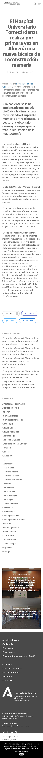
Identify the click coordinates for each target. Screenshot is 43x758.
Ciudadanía (7, 644)
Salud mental (8, 535)
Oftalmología (8, 511)
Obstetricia (7, 507)
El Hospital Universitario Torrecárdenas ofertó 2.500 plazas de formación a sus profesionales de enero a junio (20, 374)
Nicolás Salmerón (10, 503)
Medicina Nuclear (10, 475)
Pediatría (6, 523)
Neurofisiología (9, 495)
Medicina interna (10, 471)
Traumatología (9, 543)
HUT (4, 459)
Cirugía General (9, 427)
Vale (21, 754)
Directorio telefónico (12, 668)
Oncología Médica (10, 515)
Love (13, 313)
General (6, 86)
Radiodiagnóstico (10, 527)
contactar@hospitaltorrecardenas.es (17, 726)
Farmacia (6, 447)
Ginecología (7, 455)
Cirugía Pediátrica (10, 431)
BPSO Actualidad (10, 415)
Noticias (29, 83)
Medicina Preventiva (12, 479)
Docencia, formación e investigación (19, 656)
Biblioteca (7, 676)
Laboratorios (8, 463)
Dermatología (8, 435)
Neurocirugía (8, 491)
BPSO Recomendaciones (14, 419)
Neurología (7, 499)
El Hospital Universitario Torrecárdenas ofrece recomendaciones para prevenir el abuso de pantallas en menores (20, 341)
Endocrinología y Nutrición (14, 443)
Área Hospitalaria (10, 640)
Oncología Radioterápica (13, 519)
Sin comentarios (28, 72)
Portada (20, 83)
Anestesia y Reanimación (14, 403)
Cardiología (7, 423)
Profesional (7, 648)
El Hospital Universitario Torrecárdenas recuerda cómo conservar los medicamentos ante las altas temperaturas (20, 363)
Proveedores (8, 652)
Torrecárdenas (9, 539)
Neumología (8, 487)
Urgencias (7, 547)
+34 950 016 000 (10, 723)
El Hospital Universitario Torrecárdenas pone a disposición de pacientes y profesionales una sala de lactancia (20, 351)
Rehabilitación (9, 531)
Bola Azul (6, 411)
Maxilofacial (8, 467)
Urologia (6, 551)
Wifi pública (7, 680)
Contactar (7, 664)
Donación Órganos (11, 439)
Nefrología (7, 483)
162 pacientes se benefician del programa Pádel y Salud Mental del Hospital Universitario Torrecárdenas (19, 384)
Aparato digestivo (10, 407)
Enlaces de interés (10, 672)
